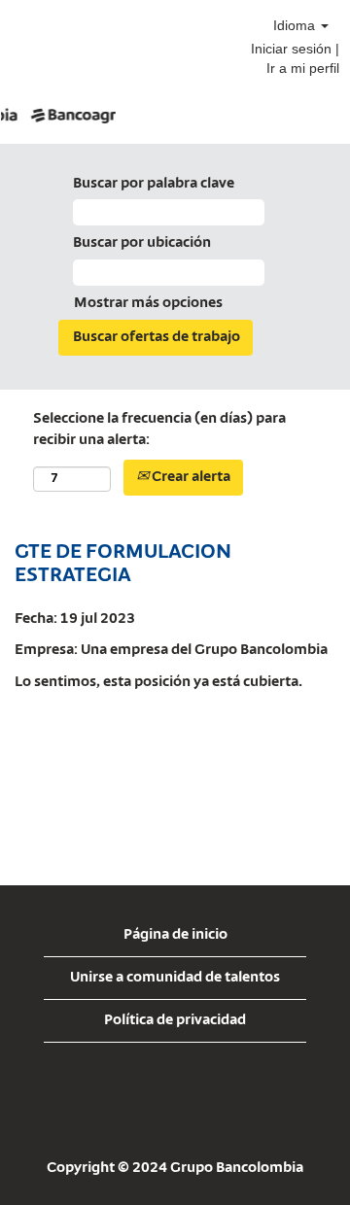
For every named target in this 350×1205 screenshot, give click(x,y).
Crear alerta (189, 477)
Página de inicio (175, 935)
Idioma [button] (296, 25)
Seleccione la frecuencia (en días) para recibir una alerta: (159, 430)
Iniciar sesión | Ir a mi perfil (295, 58)
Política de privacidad (175, 1020)
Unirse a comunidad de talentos (175, 977)
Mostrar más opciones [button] (148, 303)
